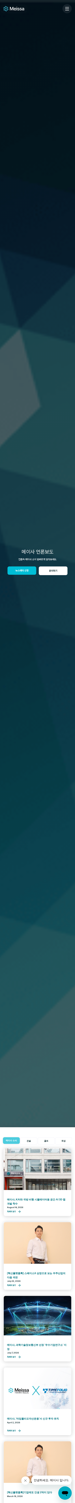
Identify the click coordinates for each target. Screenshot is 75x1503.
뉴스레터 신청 (22, 570)
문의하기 (53, 570)
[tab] (11, 1140)
